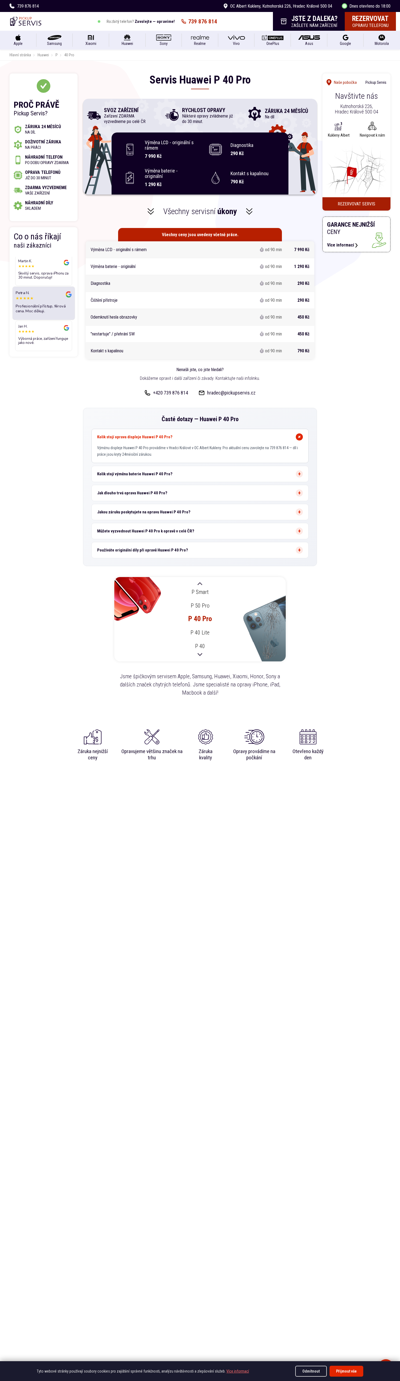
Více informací (237, 1371)
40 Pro (69, 55)
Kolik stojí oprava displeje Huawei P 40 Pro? (135, 436)
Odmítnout (311, 1371)
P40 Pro (200, 619)
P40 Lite (200, 632)
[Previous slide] (200, 584)
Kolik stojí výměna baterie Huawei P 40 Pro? (135, 473)
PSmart (200, 592)
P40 (200, 646)
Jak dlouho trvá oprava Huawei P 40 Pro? (132, 493)
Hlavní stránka (20, 55)
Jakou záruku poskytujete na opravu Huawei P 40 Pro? (143, 512)
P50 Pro (200, 605)
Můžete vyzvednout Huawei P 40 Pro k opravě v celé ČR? (145, 531)
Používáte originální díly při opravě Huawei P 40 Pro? (142, 550)
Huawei (43, 55)
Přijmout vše (346, 1371)
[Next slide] (200, 654)
